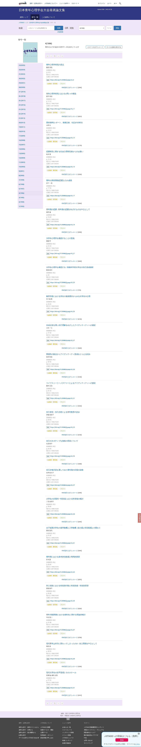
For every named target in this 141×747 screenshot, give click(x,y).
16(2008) (22, 140)
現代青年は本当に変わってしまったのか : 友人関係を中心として (71, 643)
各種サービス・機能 (46, 730)
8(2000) (21, 175)
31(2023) (22, 74)
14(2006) (22, 149)
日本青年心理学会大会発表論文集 (39, 22)
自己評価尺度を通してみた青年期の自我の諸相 (64, 470)
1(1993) (21, 206)
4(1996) (21, 193)
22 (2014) (22, 114)
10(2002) (22, 167)
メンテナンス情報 (68, 732)
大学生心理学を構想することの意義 (60, 238)
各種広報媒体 (66, 743)
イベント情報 (66, 735)
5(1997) (21, 189)
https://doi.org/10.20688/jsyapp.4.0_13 (62, 138)
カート (109, 3)
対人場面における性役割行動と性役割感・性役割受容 (67, 585)
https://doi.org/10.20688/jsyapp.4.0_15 (62, 167)
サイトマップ (88, 743)
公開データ (44, 732)
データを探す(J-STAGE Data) (28, 738)
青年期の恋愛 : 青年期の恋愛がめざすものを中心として (68, 209)
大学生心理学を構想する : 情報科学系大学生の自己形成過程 (69, 267)
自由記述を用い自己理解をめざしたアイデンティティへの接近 (71, 325)
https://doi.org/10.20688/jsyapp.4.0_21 (62, 253)
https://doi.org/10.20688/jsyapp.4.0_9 (62, 80)
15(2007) (22, 145)
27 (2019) (22, 92)
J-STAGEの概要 (45, 727)
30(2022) (22, 78)
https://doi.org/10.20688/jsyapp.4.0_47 (62, 630)
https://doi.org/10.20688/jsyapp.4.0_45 (62, 601)
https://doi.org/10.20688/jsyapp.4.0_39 (62, 514)
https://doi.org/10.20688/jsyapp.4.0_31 (62, 398)
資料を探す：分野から (26, 730)
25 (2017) (22, 100)
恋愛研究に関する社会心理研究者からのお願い (64, 151)
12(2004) (22, 158)
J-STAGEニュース (68, 738)
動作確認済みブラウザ (91, 735)
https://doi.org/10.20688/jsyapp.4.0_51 (62, 688)
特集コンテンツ (67, 740)
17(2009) (22, 136)
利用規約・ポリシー (46, 735)
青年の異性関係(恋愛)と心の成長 (59, 180)
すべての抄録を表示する (114, 47)
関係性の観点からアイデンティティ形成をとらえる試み (68, 354)
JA (115, 3)
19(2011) (22, 127)
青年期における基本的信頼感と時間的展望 (63, 557)
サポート (75, 3)
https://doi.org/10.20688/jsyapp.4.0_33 (62, 427)
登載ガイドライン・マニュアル (94, 730)
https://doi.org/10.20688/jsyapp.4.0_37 (62, 485)
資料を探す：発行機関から (27, 732)
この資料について (48, 17)
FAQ (85, 738)
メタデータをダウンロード (95, 47)
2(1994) (21, 202)
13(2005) (22, 153)
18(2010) (22, 131)
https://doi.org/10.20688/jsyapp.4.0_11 (62, 109)
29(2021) (22, 83)
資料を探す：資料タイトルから (29, 727)
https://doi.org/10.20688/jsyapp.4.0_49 (62, 659)
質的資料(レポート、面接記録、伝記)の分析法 (64, 122)
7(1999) (21, 180)
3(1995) (21, 197)
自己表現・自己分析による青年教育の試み (63, 412)
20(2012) (22, 122)
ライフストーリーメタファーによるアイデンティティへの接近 (71, 383)
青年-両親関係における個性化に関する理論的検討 (65, 614)
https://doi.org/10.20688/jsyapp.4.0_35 (62, 456)
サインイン (101, 3)
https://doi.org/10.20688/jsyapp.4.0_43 (62, 572)
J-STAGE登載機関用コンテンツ (94, 727)
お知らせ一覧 (66, 727)
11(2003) (22, 162)
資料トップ (24, 17)
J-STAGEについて (50, 3)
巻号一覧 (35, 17)
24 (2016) (22, 105)
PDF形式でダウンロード (69, 88)
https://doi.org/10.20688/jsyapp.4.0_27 (62, 340)
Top (68, 719)
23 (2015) (22, 109)
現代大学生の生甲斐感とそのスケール (61, 672)
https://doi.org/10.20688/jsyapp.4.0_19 (62, 225)
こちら (137, 744)
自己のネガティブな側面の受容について (62, 441)
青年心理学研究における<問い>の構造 (61, 93)
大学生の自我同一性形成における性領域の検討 (64, 499)
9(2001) (21, 171)
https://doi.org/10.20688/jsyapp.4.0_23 (62, 282)
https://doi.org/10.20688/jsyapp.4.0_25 (62, 311)
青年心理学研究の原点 (55, 64)
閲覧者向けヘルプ (89, 732)
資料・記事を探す (35, 3)
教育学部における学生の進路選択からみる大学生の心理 (68, 296)
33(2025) (22, 65)
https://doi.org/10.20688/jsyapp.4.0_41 (62, 543)
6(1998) (21, 184)
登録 (122, 740)
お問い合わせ (88, 740)
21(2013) (22, 118)
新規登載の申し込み (46, 738)
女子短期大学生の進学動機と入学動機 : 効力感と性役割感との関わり (73, 528)
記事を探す (22, 735)
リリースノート (67, 730)
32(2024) (22, 70)
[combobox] (92, 28)
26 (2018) (22, 96)
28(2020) (22, 87)
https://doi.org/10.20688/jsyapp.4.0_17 (62, 196)
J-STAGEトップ (23, 22)
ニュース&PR (63, 3)
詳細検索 (60, 32)
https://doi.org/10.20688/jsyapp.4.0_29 (62, 369)
